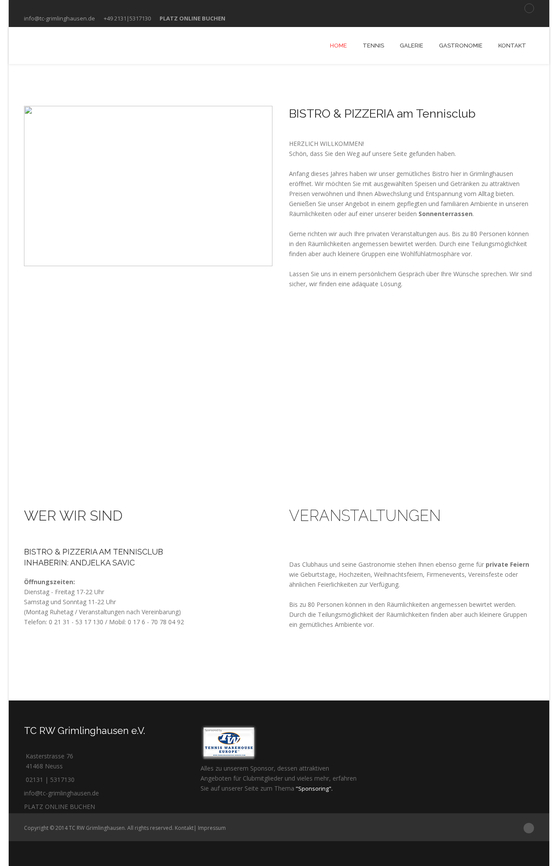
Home (338, 45)
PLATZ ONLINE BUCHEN (59, 806)
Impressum (212, 828)
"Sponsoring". (313, 788)
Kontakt (184, 828)
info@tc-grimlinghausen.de (59, 18)
